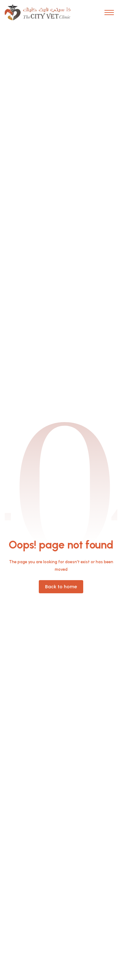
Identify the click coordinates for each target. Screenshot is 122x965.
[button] (109, 12)
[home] (37, 12)
